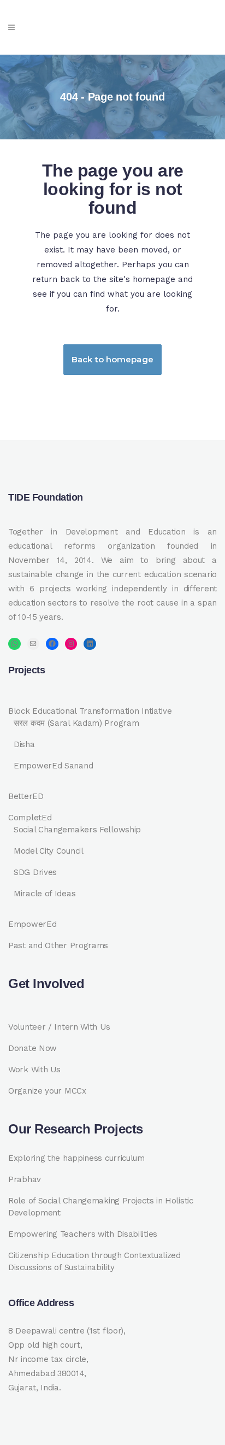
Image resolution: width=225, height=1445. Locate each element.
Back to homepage (112, 359)
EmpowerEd (32, 924)
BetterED (26, 796)
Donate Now (32, 1048)
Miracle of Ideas (44, 893)
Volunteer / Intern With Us (59, 1027)
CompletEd (29, 818)
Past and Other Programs (58, 945)
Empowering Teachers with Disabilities (82, 1234)
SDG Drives (35, 872)
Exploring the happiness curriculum (76, 1158)
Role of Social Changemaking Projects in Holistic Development (100, 1207)
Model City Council (49, 851)
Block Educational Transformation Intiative (89, 711)
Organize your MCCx (47, 1091)
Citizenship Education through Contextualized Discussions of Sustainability (94, 1261)
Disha (24, 744)
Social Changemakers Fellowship (77, 830)
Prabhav (24, 1179)
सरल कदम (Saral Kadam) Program (76, 723)
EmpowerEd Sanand (53, 766)
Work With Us (34, 1069)
